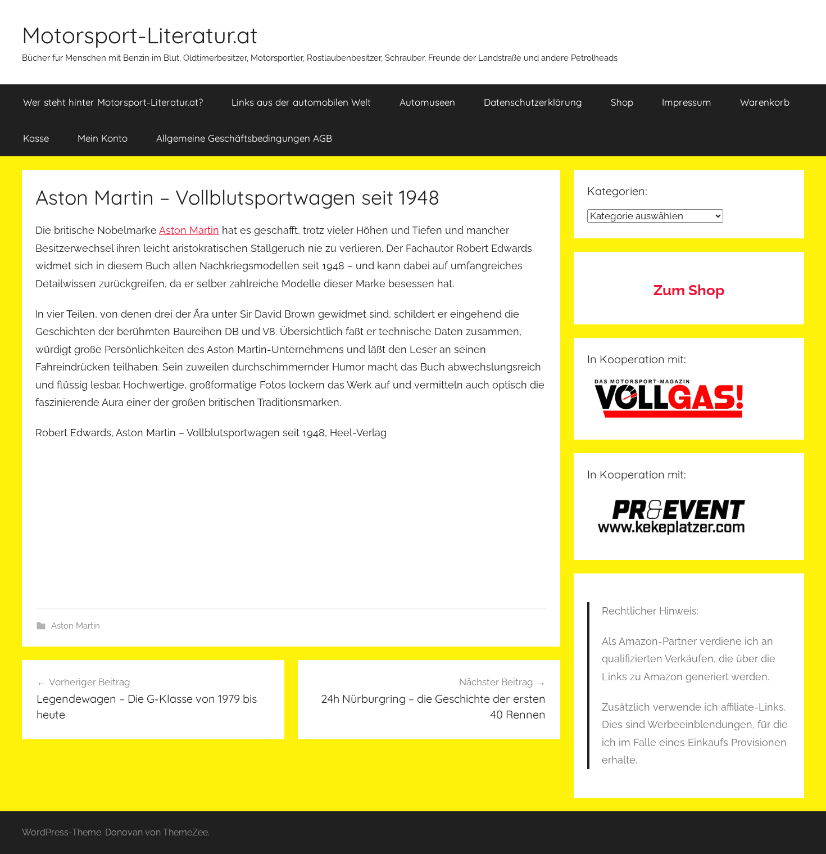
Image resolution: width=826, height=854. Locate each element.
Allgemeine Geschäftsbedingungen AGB (244, 138)
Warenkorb (764, 102)
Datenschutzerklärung (533, 102)
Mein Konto (103, 138)
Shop (622, 102)
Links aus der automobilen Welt (301, 102)
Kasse (36, 138)
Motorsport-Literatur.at (140, 35)
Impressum (686, 102)
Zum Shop (688, 290)
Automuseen (427, 102)
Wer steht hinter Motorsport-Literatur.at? (113, 102)
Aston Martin (189, 230)
